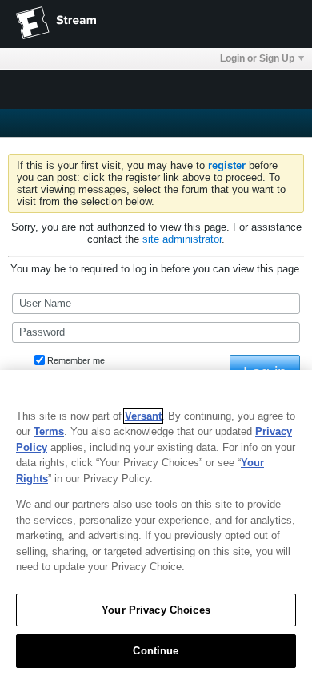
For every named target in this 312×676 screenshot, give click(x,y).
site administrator (182, 239)
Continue (155, 651)
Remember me (76, 360)
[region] (156, 523)
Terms (49, 431)
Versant (143, 416)
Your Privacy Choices (156, 610)
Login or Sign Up (257, 58)
